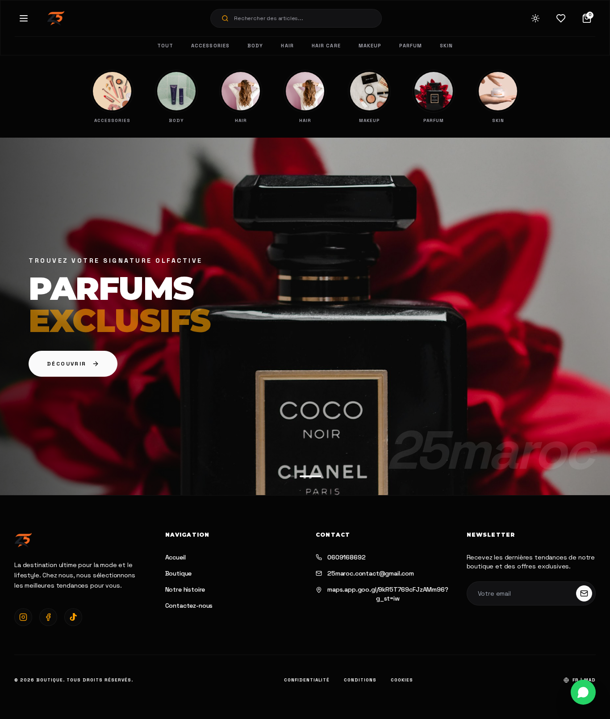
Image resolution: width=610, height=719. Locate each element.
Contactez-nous (189, 605)
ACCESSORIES (210, 45)
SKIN (446, 45)
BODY (255, 45)
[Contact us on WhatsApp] (583, 692)
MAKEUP (370, 45)
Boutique (178, 573)
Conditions (360, 680)
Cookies (402, 680)
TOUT (165, 45)
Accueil (175, 557)
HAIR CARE (326, 45)
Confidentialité (307, 680)
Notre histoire (185, 589)
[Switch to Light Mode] (535, 18)
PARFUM (410, 45)
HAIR (287, 45)
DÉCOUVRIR (67, 363)
